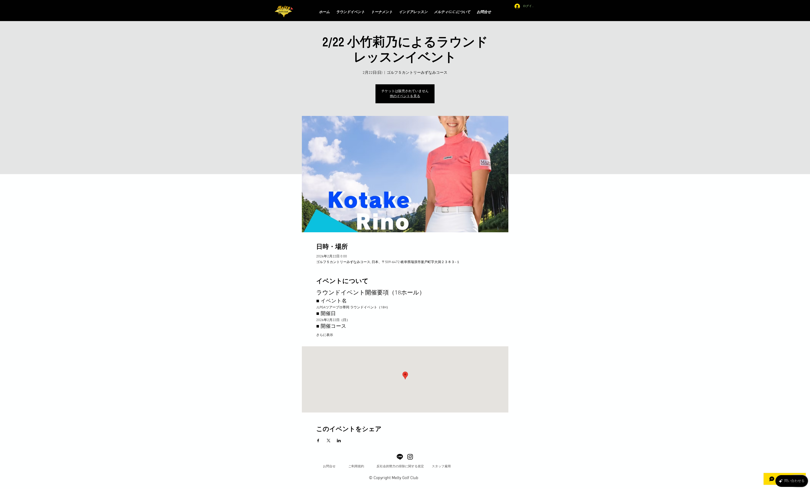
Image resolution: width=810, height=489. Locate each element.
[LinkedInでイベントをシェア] (339, 440)
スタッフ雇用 (441, 466)
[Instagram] (410, 456)
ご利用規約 (356, 466)
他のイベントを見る (405, 96)
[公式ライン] (400, 456)
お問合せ (329, 466)
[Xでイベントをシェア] (329, 440)
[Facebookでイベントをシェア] (318, 440)
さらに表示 (324, 335)
